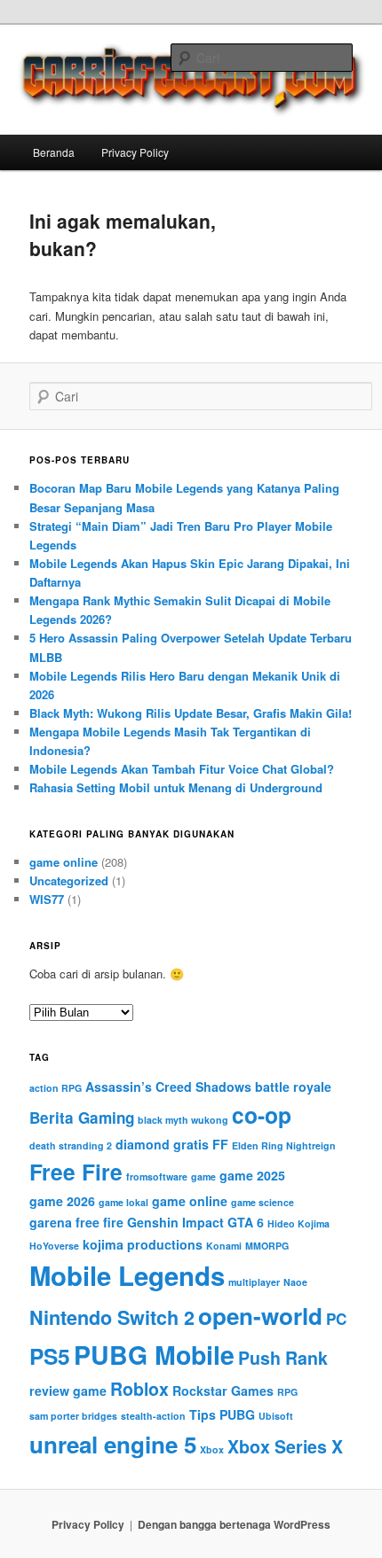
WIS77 (46, 899)
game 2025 (252, 1175)
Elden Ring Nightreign (284, 1145)
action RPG (55, 1087)
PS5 (49, 1356)
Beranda (54, 152)
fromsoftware (156, 1176)
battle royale (293, 1086)
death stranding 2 (70, 1145)
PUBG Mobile (154, 1354)
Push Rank (283, 1357)
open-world (260, 1315)
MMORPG (267, 1245)
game (203, 1176)
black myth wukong (183, 1119)
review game (68, 1390)
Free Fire (76, 1172)
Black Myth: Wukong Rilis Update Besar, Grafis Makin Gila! (190, 713)
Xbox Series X (285, 1446)
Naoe (295, 1282)
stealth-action (153, 1415)
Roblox (139, 1388)
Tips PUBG (222, 1414)
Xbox (212, 1449)
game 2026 (62, 1201)
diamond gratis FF (171, 1144)
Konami (224, 1245)
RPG (287, 1391)
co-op (261, 1115)
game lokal (123, 1202)
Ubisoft (276, 1415)
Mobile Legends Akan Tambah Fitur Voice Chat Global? (181, 768)
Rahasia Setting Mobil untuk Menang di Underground (175, 787)
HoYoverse (54, 1245)
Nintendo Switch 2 (112, 1317)
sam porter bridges (73, 1415)
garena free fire (76, 1222)
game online (63, 861)
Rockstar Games (223, 1390)
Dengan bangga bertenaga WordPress (234, 1524)
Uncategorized (68, 880)
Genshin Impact (175, 1222)
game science (262, 1202)
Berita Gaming (81, 1117)
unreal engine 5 (112, 1444)
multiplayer (254, 1282)
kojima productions (143, 1244)
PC (336, 1318)
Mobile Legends (127, 1275)
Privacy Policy (135, 152)
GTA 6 (245, 1222)
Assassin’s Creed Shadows (168, 1086)
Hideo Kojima (298, 1223)
